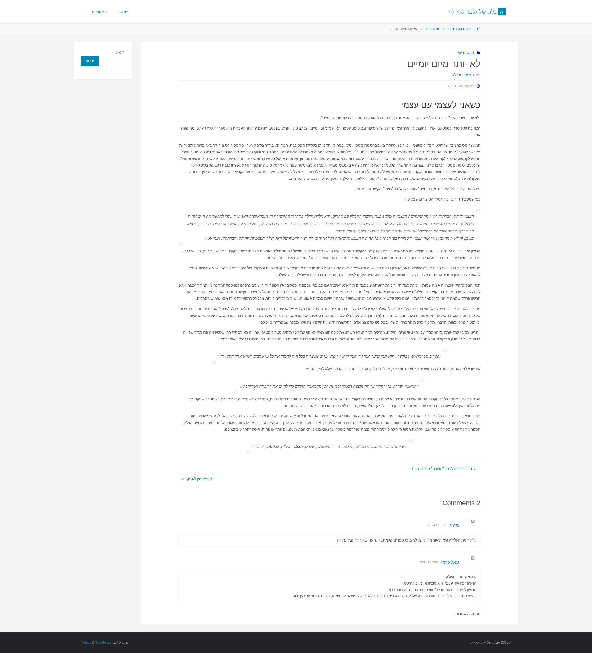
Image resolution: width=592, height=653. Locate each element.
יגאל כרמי (450, 562)
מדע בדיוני (432, 29)
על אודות (99, 11)
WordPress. (96, 642)
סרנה (454, 525)
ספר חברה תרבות (458, 29)
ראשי (124, 11)
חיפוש (120, 52)
